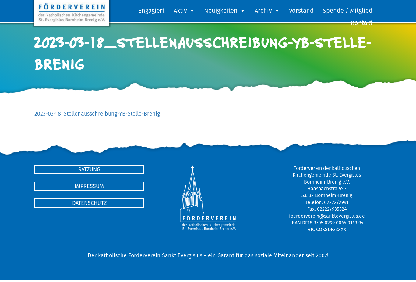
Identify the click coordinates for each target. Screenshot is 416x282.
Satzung (89, 169)
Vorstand (301, 10)
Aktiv (180, 10)
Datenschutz (89, 203)
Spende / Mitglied (347, 10)
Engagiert (151, 10)
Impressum (89, 186)
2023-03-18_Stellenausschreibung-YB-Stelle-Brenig (97, 113)
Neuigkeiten (221, 10)
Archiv (263, 10)
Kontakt (361, 23)
